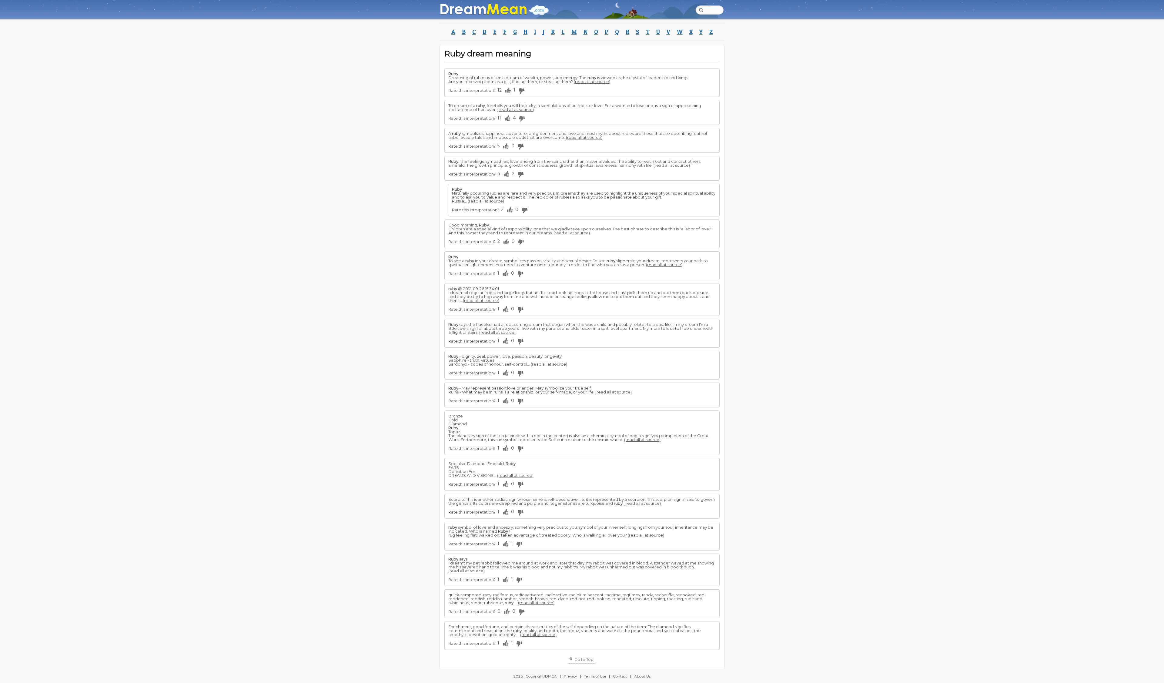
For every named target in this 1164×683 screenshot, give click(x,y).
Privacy (570, 676)
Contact (620, 676)
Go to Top (584, 659)
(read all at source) (592, 81)
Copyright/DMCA (541, 676)
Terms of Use (595, 676)
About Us (642, 676)
